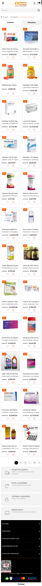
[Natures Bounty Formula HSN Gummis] (31, 180)
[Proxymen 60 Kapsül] (10, 397)
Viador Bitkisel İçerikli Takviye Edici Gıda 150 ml (10, 265)
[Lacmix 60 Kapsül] (31, 108)
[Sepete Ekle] (13, 57)
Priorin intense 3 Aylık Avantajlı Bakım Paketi (10, 302)
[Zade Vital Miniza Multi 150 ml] (10, 361)
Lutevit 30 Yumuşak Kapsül (31, 302)
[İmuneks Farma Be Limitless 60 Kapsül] (31, 36)
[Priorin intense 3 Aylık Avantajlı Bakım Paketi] (10, 289)
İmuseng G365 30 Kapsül (31, 338)
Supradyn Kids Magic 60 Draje (31, 85)
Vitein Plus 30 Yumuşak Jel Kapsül (10, 49)
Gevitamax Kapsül (29, 410)
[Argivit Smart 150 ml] (10, 433)
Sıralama (10, 22)
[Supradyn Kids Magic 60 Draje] (31, 72)
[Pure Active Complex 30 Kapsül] (31, 216)
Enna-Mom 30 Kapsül (10, 338)
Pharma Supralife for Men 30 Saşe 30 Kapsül (10, 229)
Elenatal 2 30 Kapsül (30, 157)
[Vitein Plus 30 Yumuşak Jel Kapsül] (10, 36)
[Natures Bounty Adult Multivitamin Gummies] (10, 180)
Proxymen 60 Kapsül (9, 410)
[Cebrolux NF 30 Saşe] (10, 144)
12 (34, 463)
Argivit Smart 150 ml (9, 446)
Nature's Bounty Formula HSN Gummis (31, 193)
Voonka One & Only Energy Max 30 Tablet (31, 374)
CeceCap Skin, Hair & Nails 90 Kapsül (31, 265)
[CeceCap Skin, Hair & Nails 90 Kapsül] (31, 252)
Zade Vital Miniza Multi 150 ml (10, 374)
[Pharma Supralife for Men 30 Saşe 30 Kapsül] (10, 216)
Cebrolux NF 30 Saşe (9, 157)
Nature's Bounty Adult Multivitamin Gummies (10, 193)
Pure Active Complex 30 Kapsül (31, 229)
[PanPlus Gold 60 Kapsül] (10, 108)
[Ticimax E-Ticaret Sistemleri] (21, 584)
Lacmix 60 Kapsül (29, 121)
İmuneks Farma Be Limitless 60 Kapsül (31, 49)
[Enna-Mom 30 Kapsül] (10, 325)
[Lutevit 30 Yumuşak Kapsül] (31, 289)
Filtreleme (32, 22)
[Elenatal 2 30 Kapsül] (31, 144)
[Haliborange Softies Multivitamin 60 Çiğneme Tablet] (10, 72)
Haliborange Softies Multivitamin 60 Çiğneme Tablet (10, 85)
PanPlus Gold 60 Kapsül (10, 121)
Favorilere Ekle (8, 57)
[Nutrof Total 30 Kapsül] (31, 433)
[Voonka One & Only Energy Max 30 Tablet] (31, 361)
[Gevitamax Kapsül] (31, 397)
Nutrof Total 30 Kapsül (31, 446)
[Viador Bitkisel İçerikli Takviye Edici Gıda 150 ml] (10, 252)
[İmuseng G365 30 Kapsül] (31, 325)
